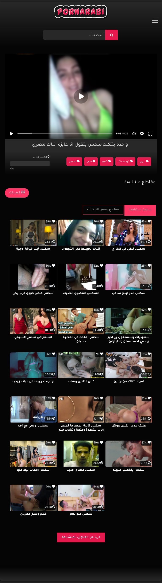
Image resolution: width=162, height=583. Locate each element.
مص (89, 161)
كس (104, 161)
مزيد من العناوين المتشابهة (81, 537)
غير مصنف (123, 161)
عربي (142, 161)
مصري (72, 161)
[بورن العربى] (81, 12)
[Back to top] (149, 570)
